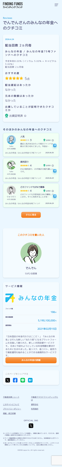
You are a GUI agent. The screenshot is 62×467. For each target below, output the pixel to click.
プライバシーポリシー (12, 409)
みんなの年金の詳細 (31, 360)
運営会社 (34, 404)
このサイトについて (11, 404)
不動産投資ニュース (11, 397)
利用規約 (34, 409)
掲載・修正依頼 (9, 413)
